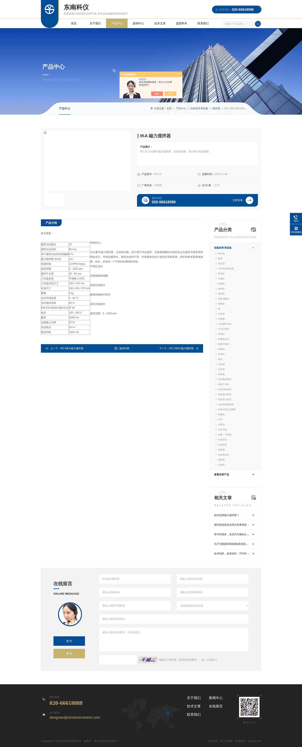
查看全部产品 (221, 474)
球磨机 (221, 283)
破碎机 (221, 288)
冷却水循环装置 (226, 268)
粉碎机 (221, 293)
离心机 (221, 253)
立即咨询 (237, 200)
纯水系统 (222, 429)
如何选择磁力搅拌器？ (226, 515)
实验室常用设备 (199, 108)
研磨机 (221, 414)
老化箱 (221, 364)
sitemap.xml (254, 741)
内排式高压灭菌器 (227, 409)
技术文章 (160, 23)
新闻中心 (138, 23)
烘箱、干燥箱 (224, 434)
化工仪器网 (226, 741)
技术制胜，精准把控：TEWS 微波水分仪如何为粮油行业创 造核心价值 (235, 553)
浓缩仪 (221, 334)
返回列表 (124, 348)
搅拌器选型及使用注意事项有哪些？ (234, 524)
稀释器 (221, 304)
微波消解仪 (223, 298)
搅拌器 (216, 108)
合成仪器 (222, 444)
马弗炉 (221, 278)
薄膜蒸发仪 (223, 339)
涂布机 (221, 354)
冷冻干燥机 (223, 329)
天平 (220, 419)
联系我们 (203, 23)
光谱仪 (221, 424)
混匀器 (221, 263)
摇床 (220, 258)
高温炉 (221, 273)
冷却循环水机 (224, 324)
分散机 (221, 465)
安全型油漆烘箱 (226, 404)
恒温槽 (221, 319)
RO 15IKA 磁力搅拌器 (181, 348)
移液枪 (221, 374)
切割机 (221, 349)
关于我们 (95, 23)
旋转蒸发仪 (223, 454)
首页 (74, 23)
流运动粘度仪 (224, 389)
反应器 (221, 369)
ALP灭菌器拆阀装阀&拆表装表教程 (233, 544)
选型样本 (181, 23)
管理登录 (240, 741)
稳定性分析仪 (224, 399)
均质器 (221, 314)
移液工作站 (223, 384)
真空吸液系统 (224, 379)
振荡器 (221, 449)
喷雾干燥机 (223, 344)
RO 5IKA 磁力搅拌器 (71, 348)
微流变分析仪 (224, 394)
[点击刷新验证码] (147, 660)
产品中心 (117, 23)
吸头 (220, 359)
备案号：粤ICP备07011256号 (100, 741)
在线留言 (216, 706)
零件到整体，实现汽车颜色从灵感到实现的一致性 (235, 534)
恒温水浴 (222, 439)
